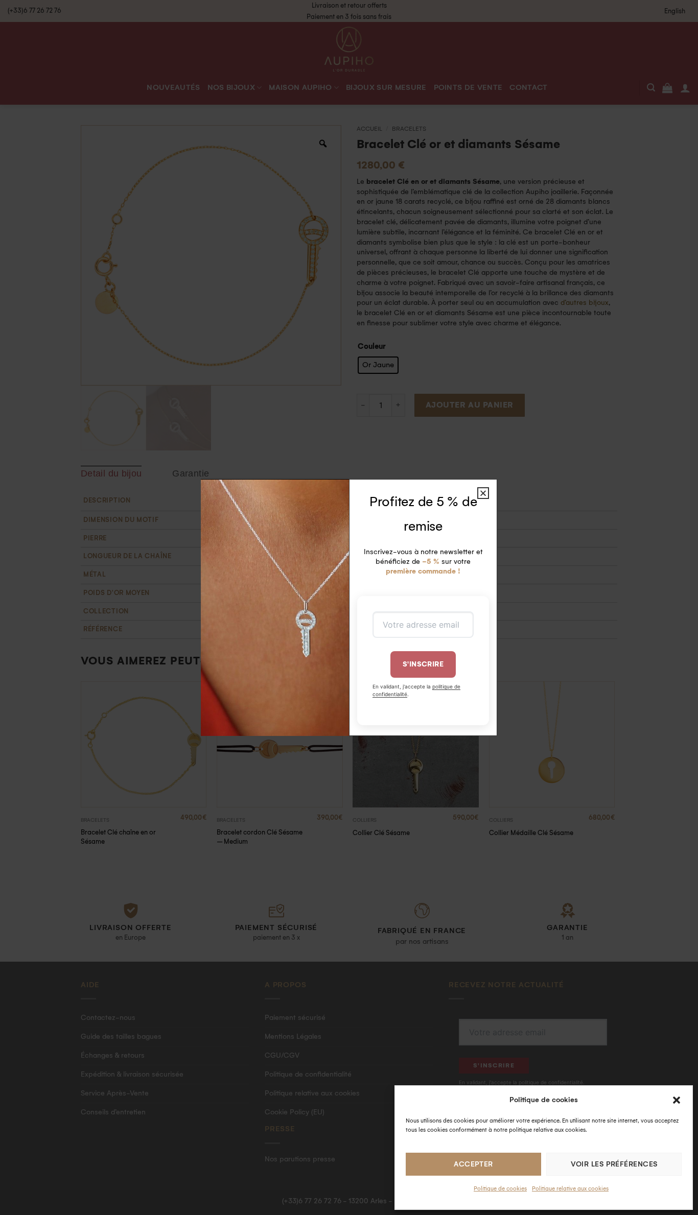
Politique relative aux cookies (570, 1188)
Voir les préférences (614, 1164)
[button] (676, 1100)
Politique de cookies (500, 1188)
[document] (349, 607)
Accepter (473, 1164)
